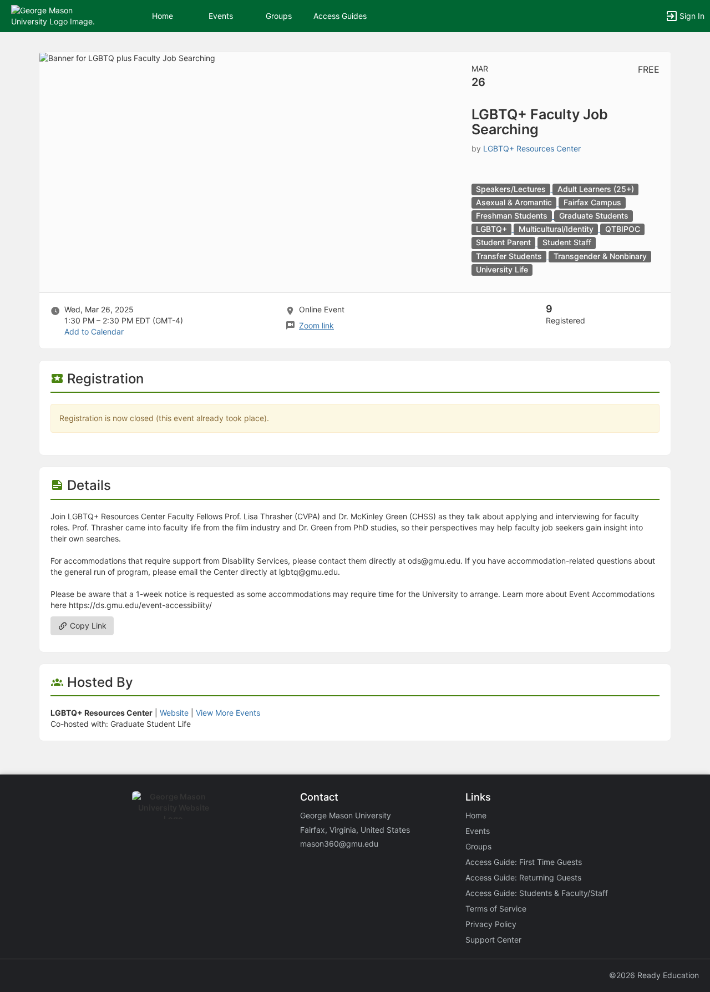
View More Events (228, 712)
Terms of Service (495, 908)
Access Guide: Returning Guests (523, 877)
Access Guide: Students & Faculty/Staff (536, 893)
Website (174, 712)
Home (475, 815)
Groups (279, 16)
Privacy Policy (490, 924)
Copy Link (87, 625)
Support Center (493, 939)
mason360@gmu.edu (339, 843)
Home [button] (162, 16)
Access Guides (340, 16)
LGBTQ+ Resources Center (532, 148)
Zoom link (316, 325)
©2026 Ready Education (654, 975)
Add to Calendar (94, 331)
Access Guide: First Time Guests (523, 862)
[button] (57, 15)
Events (221, 16)
